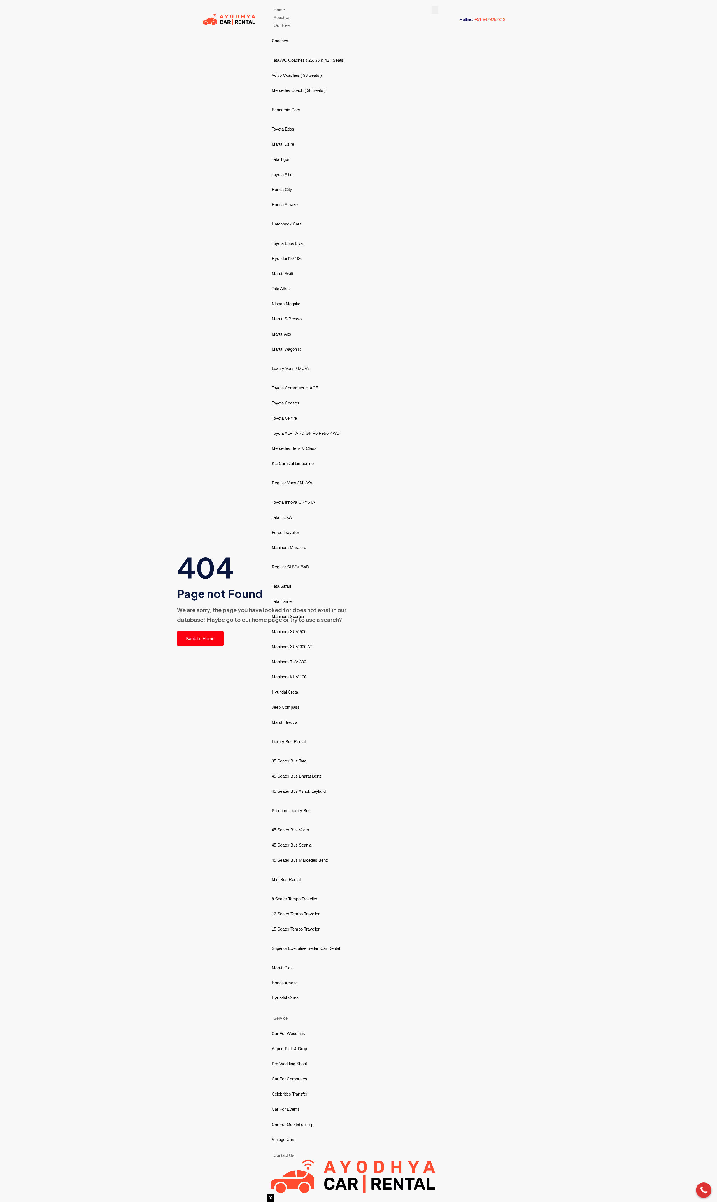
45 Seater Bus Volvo (290, 829)
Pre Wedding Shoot (289, 1063)
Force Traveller (285, 532)
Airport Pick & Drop (289, 1048)
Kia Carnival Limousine (293, 463)
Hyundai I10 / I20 (287, 258)
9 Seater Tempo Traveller (294, 898)
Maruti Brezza (284, 722)
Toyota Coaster (285, 403)
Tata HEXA (282, 517)
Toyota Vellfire (284, 418)
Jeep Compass (286, 707)
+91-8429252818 (489, 19)
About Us (282, 17)
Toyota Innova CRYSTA (293, 502)
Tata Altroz (281, 288)
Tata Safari (281, 586)
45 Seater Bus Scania (291, 845)
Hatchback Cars (287, 224)
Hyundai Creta (285, 692)
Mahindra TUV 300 (289, 661)
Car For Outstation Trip (292, 1124)
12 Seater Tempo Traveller (296, 914)
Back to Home (200, 638)
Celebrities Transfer (289, 1094)
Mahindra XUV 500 (289, 631)
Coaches (280, 40)
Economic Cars (286, 109)
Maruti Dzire (283, 144)
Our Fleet (282, 25)
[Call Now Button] (703, 1190)
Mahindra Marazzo (289, 547)
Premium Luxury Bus (291, 810)
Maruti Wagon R (286, 349)
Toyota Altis (282, 174)
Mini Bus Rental (286, 879)
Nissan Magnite (286, 303)
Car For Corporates (289, 1079)
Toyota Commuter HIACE (295, 387)
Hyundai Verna (285, 998)
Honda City (282, 189)
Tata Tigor (280, 159)
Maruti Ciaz (282, 967)
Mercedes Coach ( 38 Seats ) (299, 90)
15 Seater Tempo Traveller (296, 929)
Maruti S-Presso (287, 319)
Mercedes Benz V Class (294, 448)
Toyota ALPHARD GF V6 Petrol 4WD (306, 433)
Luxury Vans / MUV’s (291, 368)
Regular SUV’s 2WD (290, 566)
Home (279, 9)
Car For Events (286, 1109)
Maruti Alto (281, 334)
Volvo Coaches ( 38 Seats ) (297, 75)
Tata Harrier (282, 601)
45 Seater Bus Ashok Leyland (299, 791)
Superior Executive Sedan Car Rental (306, 948)
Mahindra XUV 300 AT (292, 646)
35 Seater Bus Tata (289, 761)
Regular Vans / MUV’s (292, 482)
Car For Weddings (288, 1033)
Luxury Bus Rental (289, 741)
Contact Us (284, 1155)
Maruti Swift (282, 273)
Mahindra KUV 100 (289, 677)
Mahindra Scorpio (288, 616)
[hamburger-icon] (435, 10)
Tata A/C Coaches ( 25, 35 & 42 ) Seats (307, 60)
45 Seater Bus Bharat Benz (297, 776)
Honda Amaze (285, 204)
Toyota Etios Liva (287, 243)
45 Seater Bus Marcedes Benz (300, 860)
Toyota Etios (283, 129)
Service (281, 1018)
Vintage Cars (283, 1139)
